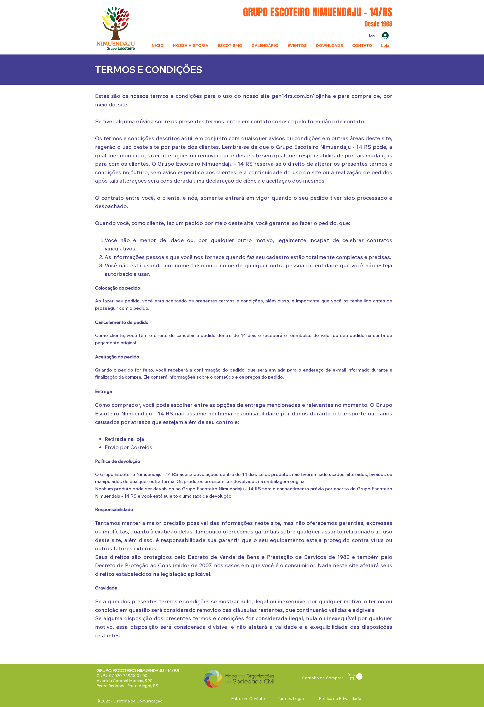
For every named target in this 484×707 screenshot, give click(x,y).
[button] (356, 676)
